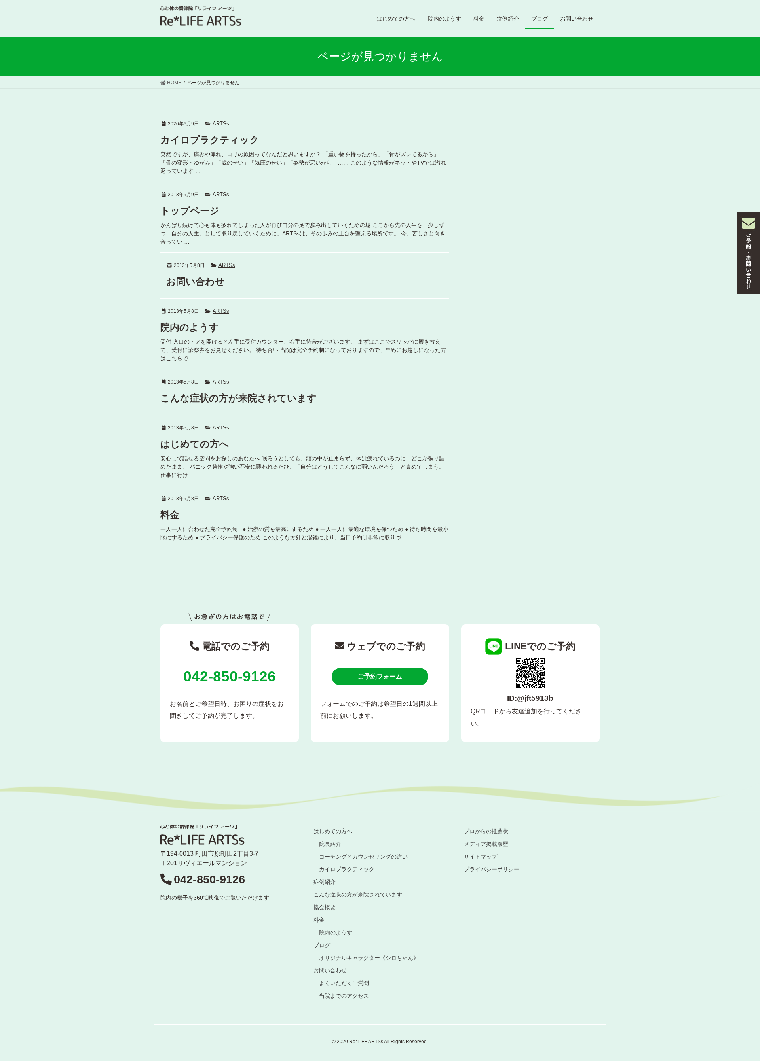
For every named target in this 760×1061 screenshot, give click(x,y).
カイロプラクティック (209, 139)
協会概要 (325, 907)
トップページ (189, 210)
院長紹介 (330, 844)
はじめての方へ (194, 444)
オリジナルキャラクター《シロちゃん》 (369, 958)
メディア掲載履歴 (486, 844)
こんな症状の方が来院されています (238, 398)
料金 (169, 514)
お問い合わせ (195, 281)
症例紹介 (325, 882)
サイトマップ (480, 856)
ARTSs (221, 124)
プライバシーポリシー (491, 869)
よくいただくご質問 (344, 983)
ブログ (322, 945)
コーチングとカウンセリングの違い (363, 856)
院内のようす (189, 327)
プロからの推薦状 (486, 831)
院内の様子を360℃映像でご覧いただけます (214, 898)
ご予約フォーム (380, 676)
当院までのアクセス (344, 996)
